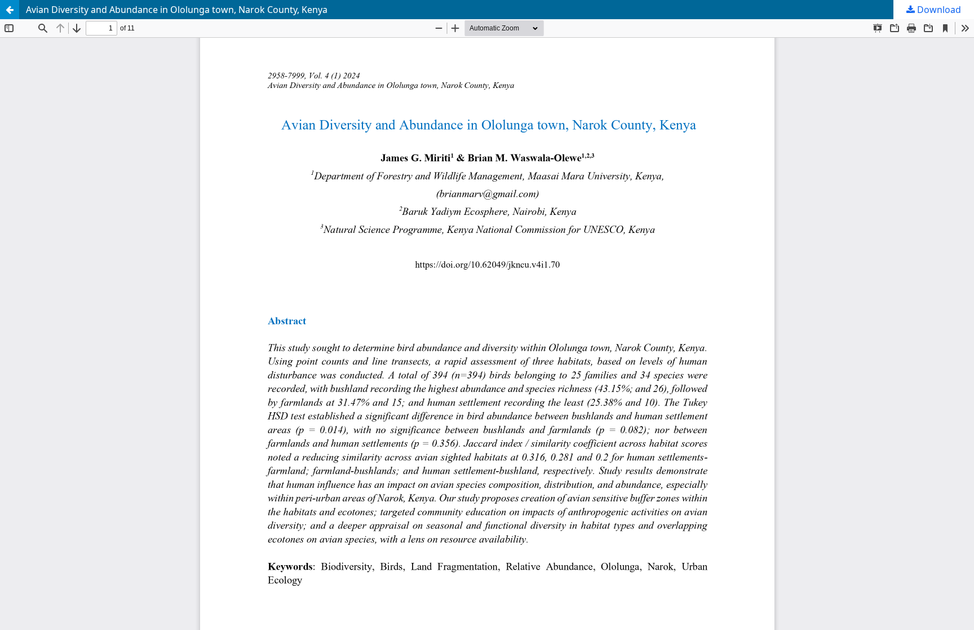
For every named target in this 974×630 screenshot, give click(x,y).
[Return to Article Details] (9, 9)
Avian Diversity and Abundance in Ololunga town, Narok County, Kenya (176, 9)
